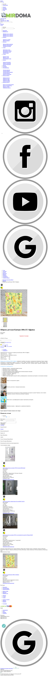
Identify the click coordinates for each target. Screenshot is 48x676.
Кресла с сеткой (6, 86)
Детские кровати (6, 71)
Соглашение (5, 610)
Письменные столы (7, 51)
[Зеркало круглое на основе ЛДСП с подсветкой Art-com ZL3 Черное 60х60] (10, 528)
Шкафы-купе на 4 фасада (8, 36)
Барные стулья (6, 56)
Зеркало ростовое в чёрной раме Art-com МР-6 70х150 (13, 501)
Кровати (4, 601)
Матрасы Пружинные (7, 45)
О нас (4, 10)
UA (3, 2)
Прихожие (5, 587)
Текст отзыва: (3, 422)
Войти (1, 0)
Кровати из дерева (6, 39)
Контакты (5, 9)
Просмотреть (5, 479)
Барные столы (6, 53)
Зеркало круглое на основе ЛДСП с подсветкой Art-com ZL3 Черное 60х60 (18, 534)
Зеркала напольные (7, 64)
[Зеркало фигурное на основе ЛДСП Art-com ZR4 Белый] (10, 461)
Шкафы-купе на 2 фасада (8, 33)
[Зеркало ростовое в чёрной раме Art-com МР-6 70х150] (10, 494)
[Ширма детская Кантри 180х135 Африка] (5, 321)
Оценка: (4, 415)
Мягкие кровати (6, 40)
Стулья (4, 596)
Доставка (4, 8)
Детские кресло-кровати (8, 72)
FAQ (4, 611)
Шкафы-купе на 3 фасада (8, 34)
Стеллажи (5, 603)
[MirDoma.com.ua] (15, 17)
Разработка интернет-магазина (6, 668)
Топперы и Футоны (7, 46)
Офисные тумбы (6, 79)
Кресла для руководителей (8, 84)
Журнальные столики (7, 50)
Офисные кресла (6, 77)
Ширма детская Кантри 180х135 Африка (11, 574)
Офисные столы (6, 78)
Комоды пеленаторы (7, 74)
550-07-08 (3, 18)
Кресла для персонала (7, 85)
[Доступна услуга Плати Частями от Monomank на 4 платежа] (4, 463)
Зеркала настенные (7, 62)
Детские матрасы (6, 73)
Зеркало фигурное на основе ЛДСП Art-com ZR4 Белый (14, 467)
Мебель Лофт (5, 591)
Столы (4, 597)
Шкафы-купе (5, 593)
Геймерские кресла (7, 87)
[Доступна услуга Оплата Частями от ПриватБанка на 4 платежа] (4, 466)
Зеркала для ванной (7, 63)
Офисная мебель (6, 589)
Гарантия (4, 613)
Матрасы (4, 592)
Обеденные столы (6, 49)
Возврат (4, 612)
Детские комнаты (6, 70)
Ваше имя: (2, 419)
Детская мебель (6, 588)
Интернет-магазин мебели (8, 279)
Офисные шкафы (6, 81)
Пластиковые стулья (7, 58)
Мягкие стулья (6, 57)
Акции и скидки (6, 599)
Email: (1, 420)
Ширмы (4, 600)
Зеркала (4, 595)
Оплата (4, 7)
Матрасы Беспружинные (8, 44)
